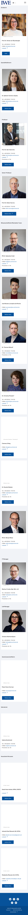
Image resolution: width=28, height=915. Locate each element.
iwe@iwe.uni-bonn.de (11, 745)
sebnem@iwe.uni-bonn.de (12, 101)
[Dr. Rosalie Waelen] (14, 472)
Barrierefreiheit (13, 912)
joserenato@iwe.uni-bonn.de (12, 307)
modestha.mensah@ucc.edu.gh (13, 878)
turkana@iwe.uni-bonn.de (12, 642)
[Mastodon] (16, 903)
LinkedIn (4, 48)
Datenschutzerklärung (17, 910)
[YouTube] (10, 899)
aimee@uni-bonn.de (10, 46)
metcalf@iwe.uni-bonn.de (12, 353)
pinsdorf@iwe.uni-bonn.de (12, 401)
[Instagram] (12, 903)
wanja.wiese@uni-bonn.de (12, 543)
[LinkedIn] (14, 899)
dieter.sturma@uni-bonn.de (12, 208)
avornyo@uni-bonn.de (11, 690)
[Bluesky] (18, 899)
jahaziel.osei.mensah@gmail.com (14, 835)
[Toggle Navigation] (25, 2)
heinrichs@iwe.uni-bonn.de (12, 155)
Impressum (8, 910)
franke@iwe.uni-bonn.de (11, 594)
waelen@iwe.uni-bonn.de (12, 492)
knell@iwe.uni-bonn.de (11, 261)
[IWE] (6, 2)
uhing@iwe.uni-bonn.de (11, 447)
